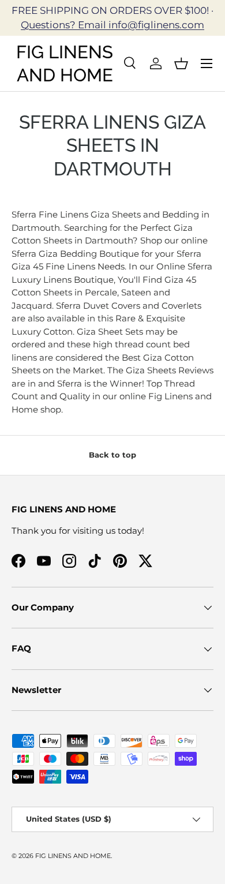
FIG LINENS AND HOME (73, 856)
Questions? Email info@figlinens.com (112, 25)
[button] (181, 63)
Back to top (112, 454)
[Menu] (206, 63)
